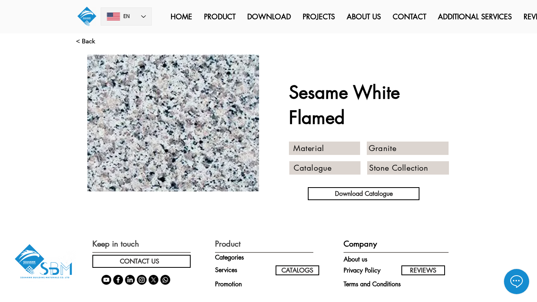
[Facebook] (118, 280)
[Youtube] (106, 280)
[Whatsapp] (165, 280)
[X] (153, 280)
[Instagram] (142, 280)
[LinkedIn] (130, 280)
